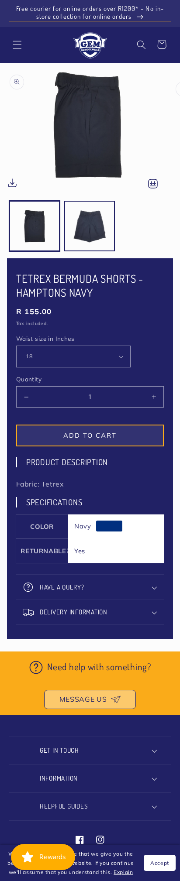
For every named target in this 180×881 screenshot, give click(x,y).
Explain (123, 872)
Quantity (29, 379)
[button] (141, 44)
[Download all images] (153, 184)
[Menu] (17, 44)
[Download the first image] (12, 185)
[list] (90, 132)
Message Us (83, 699)
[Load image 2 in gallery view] (89, 226)
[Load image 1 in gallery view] (34, 226)
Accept (159, 863)
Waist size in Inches (45, 338)
